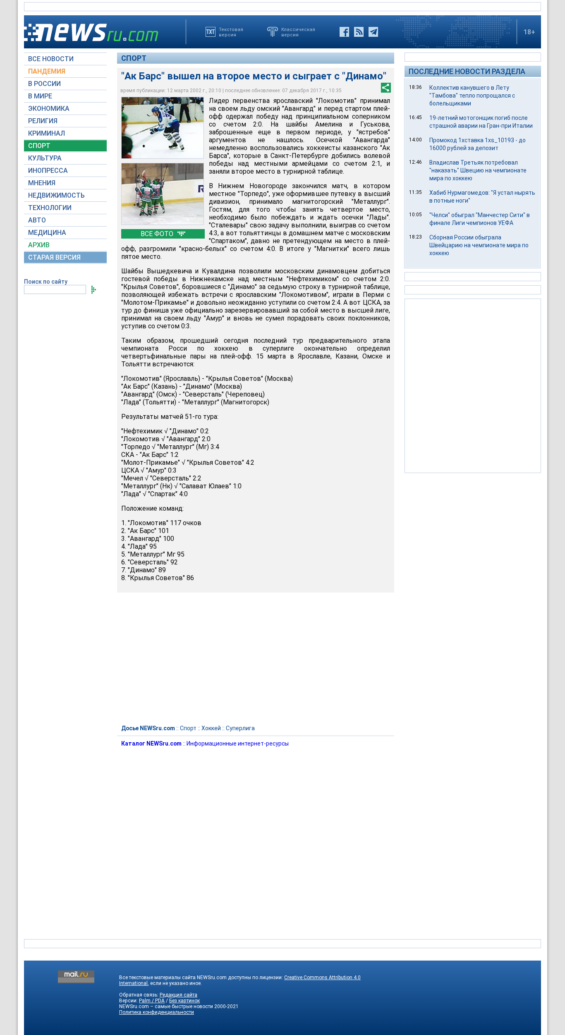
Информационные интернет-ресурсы (238, 743)
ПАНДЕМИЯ (46, 71)
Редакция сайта (178, 995)
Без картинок (184, 1001)
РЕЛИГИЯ (42, 121)
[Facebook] (344, 32)
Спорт (133, 58)
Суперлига (240, 728)
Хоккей (211, 728)
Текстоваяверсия (231, 32)
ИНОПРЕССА (48, 170)
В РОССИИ (44, 84)
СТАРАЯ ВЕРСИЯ (54, 257)
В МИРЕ (40, 96)
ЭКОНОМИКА (48, 108)
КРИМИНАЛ (46, 133)
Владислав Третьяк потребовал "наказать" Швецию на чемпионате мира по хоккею (478, 170)
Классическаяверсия (298, 32)
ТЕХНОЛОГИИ (50, 208)
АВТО (37, 220)
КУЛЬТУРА (45, 158)
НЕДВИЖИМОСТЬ (56, 195)
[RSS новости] (359, 32)
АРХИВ (39, 245)
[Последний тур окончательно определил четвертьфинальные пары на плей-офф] (162, 128)
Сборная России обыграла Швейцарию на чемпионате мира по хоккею (479, 245)
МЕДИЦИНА (47, 233)
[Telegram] (373, 32)
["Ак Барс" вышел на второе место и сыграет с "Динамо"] (162, 194)
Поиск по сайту (45, 281)
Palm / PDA (152, 1001)
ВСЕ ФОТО (158, 234)
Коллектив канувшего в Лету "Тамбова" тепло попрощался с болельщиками (472, 95)
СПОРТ (39, 146)
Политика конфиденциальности (156, 1012)
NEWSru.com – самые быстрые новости (166, 1006)
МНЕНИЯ (41, 183)
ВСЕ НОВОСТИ (51, 59)
